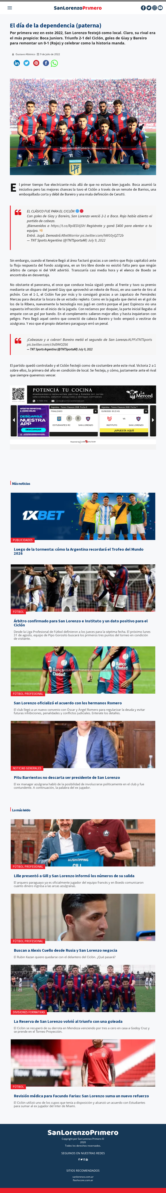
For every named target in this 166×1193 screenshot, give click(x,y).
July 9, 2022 (96, 240)
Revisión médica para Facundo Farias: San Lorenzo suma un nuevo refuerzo (81, 1096)
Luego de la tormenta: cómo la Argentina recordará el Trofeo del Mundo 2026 (79, 551)
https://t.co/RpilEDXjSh (67, 225)
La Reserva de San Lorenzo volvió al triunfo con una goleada (68, 1021)
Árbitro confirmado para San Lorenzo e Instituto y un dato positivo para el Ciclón (81, 623)
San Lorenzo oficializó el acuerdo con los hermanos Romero (68, 703)
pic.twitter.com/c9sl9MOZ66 (47, 344)
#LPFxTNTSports (140, 339)
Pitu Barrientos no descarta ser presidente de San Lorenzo (67, 777)
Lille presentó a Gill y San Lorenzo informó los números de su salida (74, 876)
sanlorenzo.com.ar (83, 1176)
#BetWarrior (70, 235)
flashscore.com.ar (83, 1180)
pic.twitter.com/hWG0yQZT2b (102, 235)
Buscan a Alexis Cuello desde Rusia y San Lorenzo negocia (65, 950)
